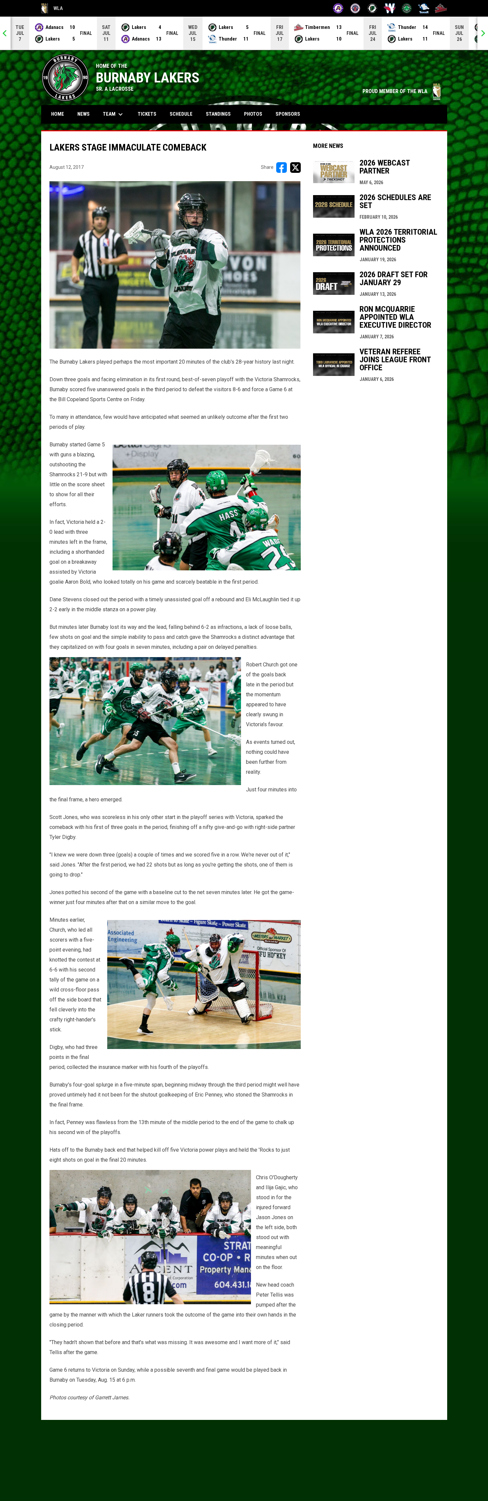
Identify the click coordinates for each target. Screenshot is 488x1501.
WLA (52, 9)
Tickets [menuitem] (147, 114)
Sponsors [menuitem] (288, 114)
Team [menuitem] (113, 114)
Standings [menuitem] (218, 114)
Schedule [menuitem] (184, 114)
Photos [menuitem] (253, 114)
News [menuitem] (83, 114)
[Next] (482, 33)
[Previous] (5, 33)
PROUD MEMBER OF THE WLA (402, 91)
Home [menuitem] (57, 114)
